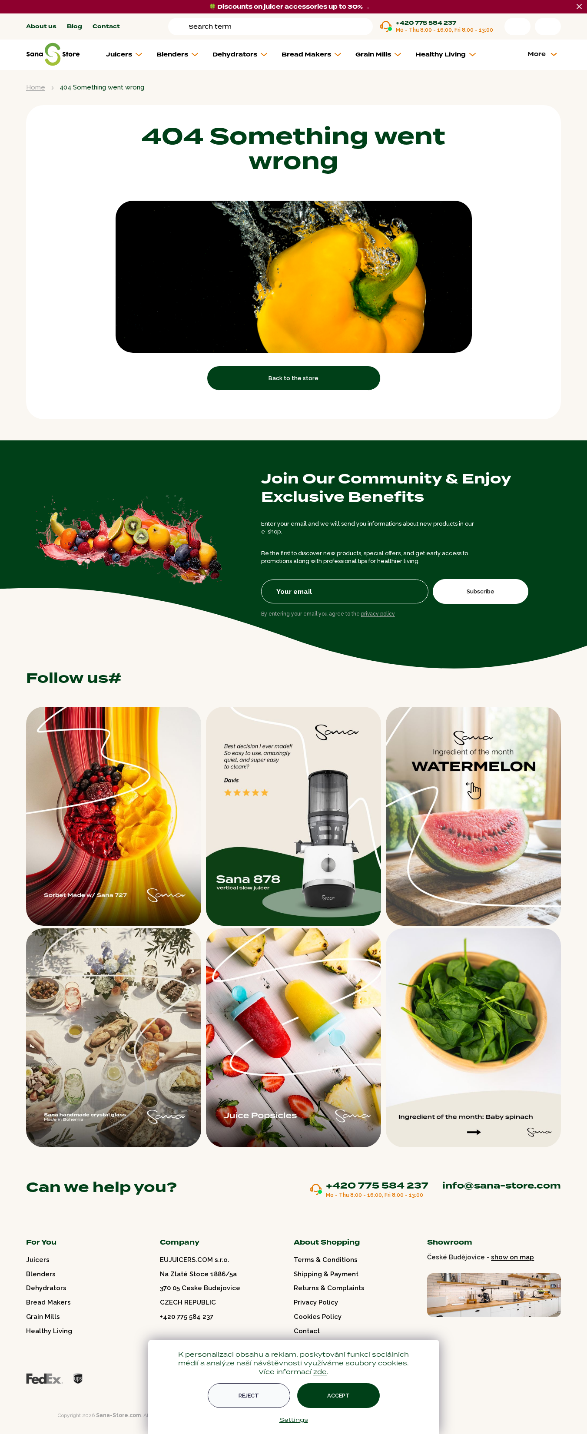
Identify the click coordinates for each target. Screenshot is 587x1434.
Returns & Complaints (329, 1288)
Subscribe (480, 591)
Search (179, 26)
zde (320, 1372)
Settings (293, 1419)
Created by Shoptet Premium (44, 1415)
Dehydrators (46, 1288)
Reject (249, 1395)
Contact (106, 26)
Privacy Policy (316, 1302)
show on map (512, 1257)
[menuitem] (127, 55)
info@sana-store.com (501, 1185)
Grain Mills (43, 1317)
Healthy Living (49, 1331)
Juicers (38, 1260)
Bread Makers (48, 1302)
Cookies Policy (318, 1317)
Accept (338, 1395)
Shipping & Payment (326, 1274)
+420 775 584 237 (426, 23)
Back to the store (293, 378)
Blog (74, 26)
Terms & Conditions (326, 1260)
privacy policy (378, 614)
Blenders (41, 1274)
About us (41, 26)
